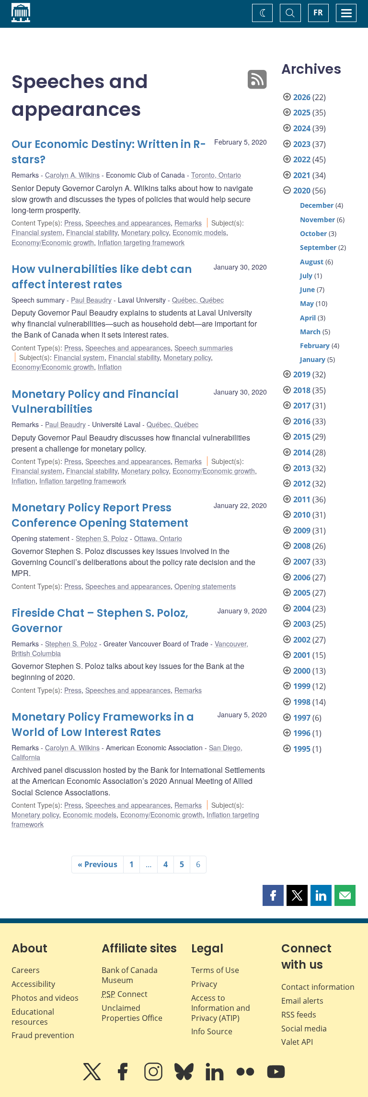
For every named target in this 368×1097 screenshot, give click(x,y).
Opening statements (205, 586)
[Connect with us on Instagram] (154, 1078)
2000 (301, 671)
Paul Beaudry (91, 300)
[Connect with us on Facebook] (123, 1078)
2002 (301, 639)
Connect (125, 994)
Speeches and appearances (128, 222)
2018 (301, 390)
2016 (301, 421)
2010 (301, 514)
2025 (301, 112)
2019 (301, 374)
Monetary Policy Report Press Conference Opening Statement (100, 515)
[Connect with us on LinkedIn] (215, 1078)
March (310, 331)
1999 (301, 686)
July (306, 275)
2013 (301, 468)
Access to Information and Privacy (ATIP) (220, 1008)
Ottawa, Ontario (158, 538)
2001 (301, 655)
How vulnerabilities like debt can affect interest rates (102, 277)
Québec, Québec (198, 300)
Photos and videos (45, 998)
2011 (301, 499)
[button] (273, 895)
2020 (301, 190)
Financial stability (91, 232)
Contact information (318, 987)
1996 (301, 733)
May (307, 303)
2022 (301, 159)
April (308, 317)
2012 (301, 483)
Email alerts (302, 1000)
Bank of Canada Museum (130, 975)
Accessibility (33, 984)
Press (72, 222)
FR (318, 12)
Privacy (204, 984)
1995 (301, 749)
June (307, 289)
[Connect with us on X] (93, 1078)
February (315, 345)
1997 (301, 717)
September (318, 247)
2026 (301, 97)
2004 (301, 608)
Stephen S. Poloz (102, 538)
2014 (301, 452)
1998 (301, 702)
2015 (301, 436)
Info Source (211, 1031)
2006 (301, 577)
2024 (301, 128)
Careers (26, 970)
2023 (301, 144)
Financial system (37, 232)
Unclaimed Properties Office (132, 1013)
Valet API (297, 1042)
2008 (301, 546)
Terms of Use (215, 970)
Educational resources (33, 1017)
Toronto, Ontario (216, 175)
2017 (301, 405)
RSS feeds (298, 1014)
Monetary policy (145, 232)
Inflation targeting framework (141, 242)
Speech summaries (203, 347)
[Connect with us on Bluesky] (185, 1078)
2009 (301, 530)
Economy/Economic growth (53, 242)
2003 (301, 624)
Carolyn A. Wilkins (72, 175)
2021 (301, 175)
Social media (304, 1028)
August (311, 261)
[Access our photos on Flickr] (246, 1078)
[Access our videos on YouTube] (276, 1078)
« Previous (97, 864)
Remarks (188, 222)
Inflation (110, 367)
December (317, 205)
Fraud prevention (43, 1035)
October (313, 233)
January (312, 359)
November (317, 219)
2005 (301, 593)
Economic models (199, 232)
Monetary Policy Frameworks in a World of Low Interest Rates (103, 725)
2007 (301, 561)
